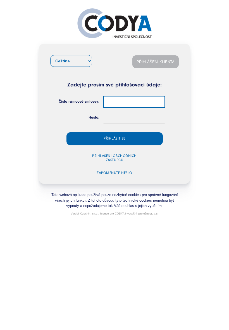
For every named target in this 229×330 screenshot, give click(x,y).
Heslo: (94, 118)
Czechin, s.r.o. (89, 213)
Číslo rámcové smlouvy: (79, 102)
